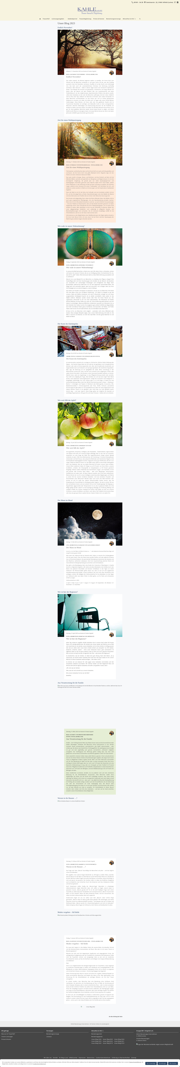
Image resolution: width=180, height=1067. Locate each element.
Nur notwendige (151, 1063)
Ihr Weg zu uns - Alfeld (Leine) (68, 1057)
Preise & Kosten (6, 1039)
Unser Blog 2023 (96, 1041)
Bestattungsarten (96, 1034)
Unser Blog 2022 (108, 1041)
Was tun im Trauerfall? (8, 1034)
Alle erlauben (173, 1063)
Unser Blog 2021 (119, 1041)
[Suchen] (140, 19)
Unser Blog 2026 (96, 1039)
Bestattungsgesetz (97, 1036)
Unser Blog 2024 (119, 1039)
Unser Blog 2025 (108, 1039)
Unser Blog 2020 (96, 1043)
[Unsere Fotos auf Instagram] (178, 2)
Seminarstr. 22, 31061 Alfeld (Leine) (159, 2)
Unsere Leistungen (7, 1036)
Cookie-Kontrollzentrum (103, 1057)
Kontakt (55, 1057)
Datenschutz (90, 1057)
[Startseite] (40, 19)
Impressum (82, 1057)
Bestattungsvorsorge (52, 1034)
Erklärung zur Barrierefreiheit (121, 1057)
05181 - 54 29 (138, 2)
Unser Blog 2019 (108, 1043)
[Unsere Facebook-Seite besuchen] (175, 2)
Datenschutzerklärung (135, 1062)
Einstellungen (162, 1063)
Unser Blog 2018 (119, 1043)
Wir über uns (48, 1057)
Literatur (49, 1036)
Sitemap (133, 1057)
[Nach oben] (121, 1012)
